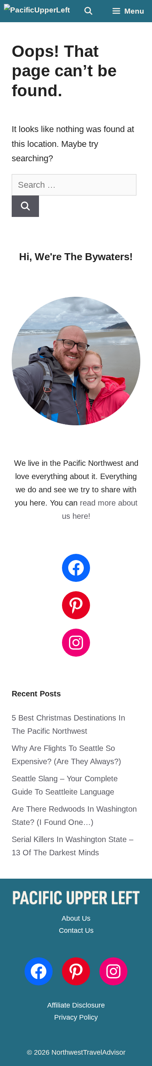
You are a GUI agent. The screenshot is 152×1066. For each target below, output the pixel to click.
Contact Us (76, 930)
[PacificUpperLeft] (37, 11)
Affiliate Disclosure (76, 1005)
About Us (76, 918)
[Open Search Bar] (88, 11)
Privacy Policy (76, 1017)
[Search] (25, 206)
